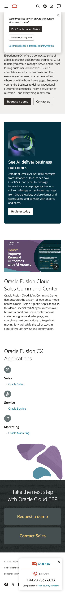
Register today (20, 211)
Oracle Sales (15, 384)
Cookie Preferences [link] (13, 567)
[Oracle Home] (14, 6)
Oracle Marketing (18, 433)
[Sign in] (52, 6)
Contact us (43, 101)
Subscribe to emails (13, 573)
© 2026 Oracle (11, 561)
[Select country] (45, 6)
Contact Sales (33, 535)
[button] (6, 6)
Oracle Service (17, 408)
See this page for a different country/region (31, 45)
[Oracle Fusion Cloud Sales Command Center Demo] (32, 256)
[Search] (38, 6)
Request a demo (17, 101)
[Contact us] (59, 6)
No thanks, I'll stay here (21, 37)
